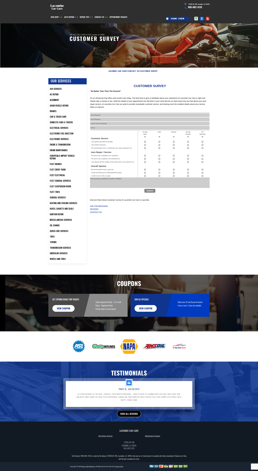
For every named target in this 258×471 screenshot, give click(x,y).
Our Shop (55, 17)
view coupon (63, 308)
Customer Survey (149, 71)
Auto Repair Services (105, 436)
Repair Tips (84, 17)
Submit (149, 191)
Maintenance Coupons (152, 436)
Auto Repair (69, 17)
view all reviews (129, 413)
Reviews (94, 209)
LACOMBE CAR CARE (117, 71)
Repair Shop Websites (88, 466)
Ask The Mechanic (99, 206)
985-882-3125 (195, 7)
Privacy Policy (118, 466)
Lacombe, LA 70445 (98, 34)
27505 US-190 (86, 34)
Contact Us (99, 17)
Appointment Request (118, 17)
